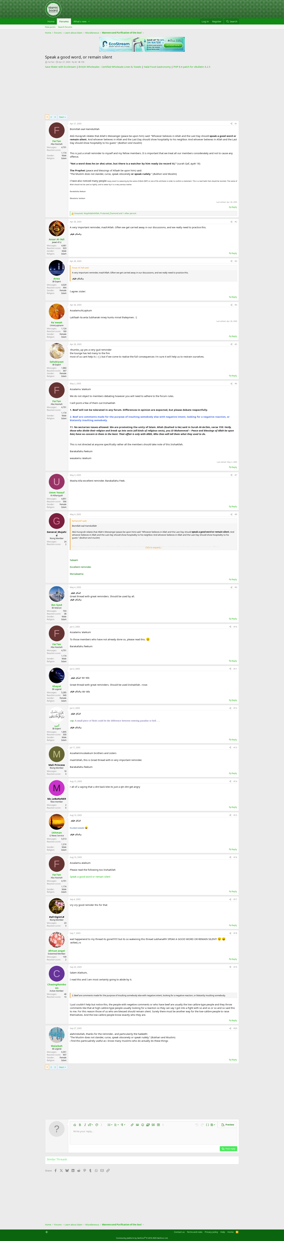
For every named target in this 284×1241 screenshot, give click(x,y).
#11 (235, 668)
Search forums (65, 26)
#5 (236, 344)
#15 (235, 815)
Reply (234, 207)
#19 (235, 967)
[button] (89, 21)
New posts (50, 26)
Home (50, 21)
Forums (64, 21)
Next (61, 117)
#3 (236, 261)
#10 (235, 626)
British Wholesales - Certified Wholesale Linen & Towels (110, 66)
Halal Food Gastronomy (157, 66)
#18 (235, 933)
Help (222, 1231)
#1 (236, 123)
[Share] (231, 124)
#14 (235, 781)
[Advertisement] (142, 92)
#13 (235, 747)
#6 (236, 383)
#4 (236, 304)
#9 (236, 587)
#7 (236, 475)
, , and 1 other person (105, 213)
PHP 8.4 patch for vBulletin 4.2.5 (191, 66)
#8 (236, 514)
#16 (235, 857)
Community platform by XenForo (142, 1238)
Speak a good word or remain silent (90, 876)
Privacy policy (211, 1231)
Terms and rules (194, 1231)
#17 (235, 899)
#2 (236, 221)
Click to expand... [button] (153, 547)
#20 (235, 1028)
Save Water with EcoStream (60, 66)
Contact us (179, 1231)
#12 (235, 708)
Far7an (51, 61)
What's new (79, 21)
